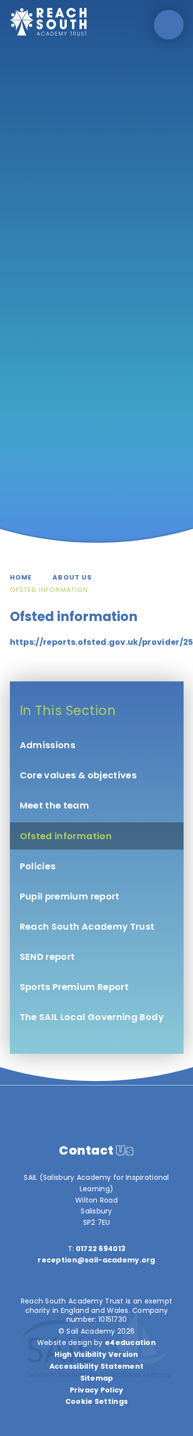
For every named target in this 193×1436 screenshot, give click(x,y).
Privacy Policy (97, 1390)
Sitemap (96, 1378)
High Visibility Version (96, 1354)
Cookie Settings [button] (96, 1401)
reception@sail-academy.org (96, 1260)
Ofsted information (49, 589)
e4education (130, 1342)
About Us (72, 577)
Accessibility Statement (96, 1366)
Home (21, 577)
